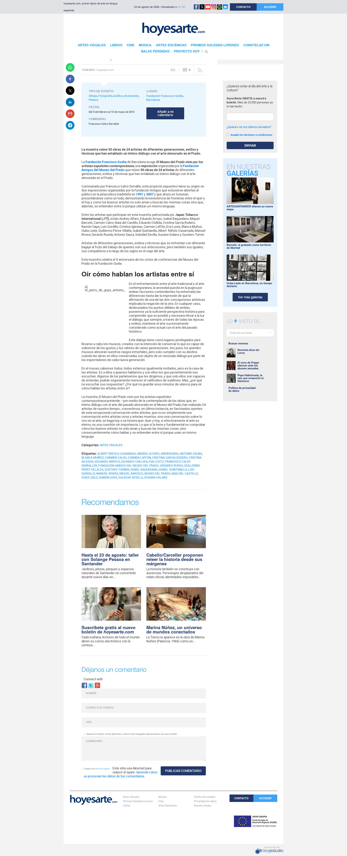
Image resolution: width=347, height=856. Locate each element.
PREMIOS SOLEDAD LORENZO (215, 45)
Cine (161, 801)
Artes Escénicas (167, 805)
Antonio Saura (191, 453)
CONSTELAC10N (256, 45)
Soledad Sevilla (130, 477)
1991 (139, 194)
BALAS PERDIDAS (155, 51)
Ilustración (132, 96)
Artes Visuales (111, 445)
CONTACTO (243, 7)
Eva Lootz (156, 461)
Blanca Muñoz (93, 457)
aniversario (170, 453)
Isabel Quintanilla (173, 469)
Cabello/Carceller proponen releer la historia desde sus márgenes (174, 559)
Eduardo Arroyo (107, 461)
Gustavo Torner (117, 469)
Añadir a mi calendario (165, 113)
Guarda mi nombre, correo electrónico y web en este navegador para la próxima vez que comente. (131, 734)
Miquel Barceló (131, 473)
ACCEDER (270, 7)
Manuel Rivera (107, 473)
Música (162, 797)
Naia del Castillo (185, 473)
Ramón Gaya (108, 477)
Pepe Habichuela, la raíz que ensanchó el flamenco (250, 378)
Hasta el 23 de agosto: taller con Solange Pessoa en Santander (110, 559)
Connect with (93, 679)
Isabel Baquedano (144, 469)
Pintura (93, 100)
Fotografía (105, 96)
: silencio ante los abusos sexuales (248, 365)
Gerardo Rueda (171, 465)
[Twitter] (91, 685)
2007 (149, 194)
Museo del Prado (157, 473)
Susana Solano (155, 477)
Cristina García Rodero (170, 457)
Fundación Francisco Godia (164, 96)
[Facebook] (84, 685)
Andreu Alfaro (148, 453)
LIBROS (116, 45)
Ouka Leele (90, 477)
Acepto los (97, 769)
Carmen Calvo (116, 457)
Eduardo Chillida (134, 461)
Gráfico (118, 96)
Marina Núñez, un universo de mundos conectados (174, 629)
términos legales (102, 769)
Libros (126, 805)
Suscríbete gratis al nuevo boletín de (109, 629)
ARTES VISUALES (92, 45)
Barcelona (153, 100)
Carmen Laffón (139, 457)
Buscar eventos (238, 343)
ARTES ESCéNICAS (171, 45)
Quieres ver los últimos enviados (249, 127)
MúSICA (145, 45)
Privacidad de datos (205, 801)
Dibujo (93, 96)
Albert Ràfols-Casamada (116, 453)
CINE (130, 45)
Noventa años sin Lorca (248, 351)
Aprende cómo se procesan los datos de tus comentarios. (120, 774)
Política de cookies (204, 797)
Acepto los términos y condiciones (251, 134)
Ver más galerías (250, 297)
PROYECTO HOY (187, 51)
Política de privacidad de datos (242, 389)
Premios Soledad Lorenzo (138, 801)
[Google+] (97, 685)
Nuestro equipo (202, 805)
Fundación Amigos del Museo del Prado (128, 465)
